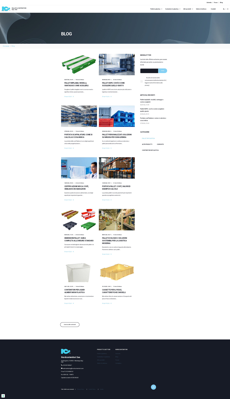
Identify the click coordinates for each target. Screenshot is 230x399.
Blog (13, 46)
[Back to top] (153, 387)
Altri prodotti (147, 144)
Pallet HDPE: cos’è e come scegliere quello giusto (152, 110)
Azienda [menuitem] (209, 2)
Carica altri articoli (70, 324)
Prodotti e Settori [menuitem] (103, 349)
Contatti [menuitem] (213, 9)
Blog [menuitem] (221, 2)
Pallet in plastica (148, 138)
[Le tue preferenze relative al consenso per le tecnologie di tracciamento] (3, 396)
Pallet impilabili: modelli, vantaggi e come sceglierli (151, 101)
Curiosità (160, 144)
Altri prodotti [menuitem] (187, 9)
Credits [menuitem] (102, 389)
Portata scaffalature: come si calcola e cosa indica (153, 119)
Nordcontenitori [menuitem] (121, 349)
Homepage (6, 46)
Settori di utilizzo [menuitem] (201, 9)
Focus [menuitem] (216, 2)
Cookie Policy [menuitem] (92, 389)
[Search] (224, 9)
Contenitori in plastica (150, 150)
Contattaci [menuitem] (118, 363)
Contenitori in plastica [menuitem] (171, 9)
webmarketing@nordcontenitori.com (73, 368)
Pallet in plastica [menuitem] (155, 9)
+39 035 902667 (67, 365)
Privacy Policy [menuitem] (80, 389)
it (227, 9)
